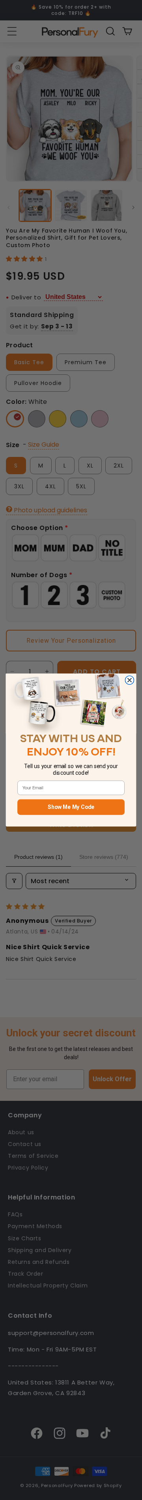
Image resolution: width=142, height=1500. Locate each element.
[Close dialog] (129, 680)
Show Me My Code (71, 807)
